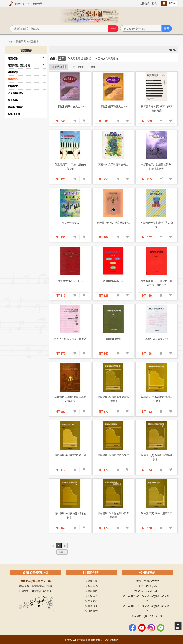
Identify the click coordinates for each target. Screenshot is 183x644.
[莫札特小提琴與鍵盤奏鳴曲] (113, 145)
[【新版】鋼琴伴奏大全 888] (70, 86)
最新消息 (92, 581)
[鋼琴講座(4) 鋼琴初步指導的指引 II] (156, 435)
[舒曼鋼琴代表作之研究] (70, 261)
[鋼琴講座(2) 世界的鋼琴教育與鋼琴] (113, 493)
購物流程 (92, 591)
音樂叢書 (21, 41)
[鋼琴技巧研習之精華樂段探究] (113, 203)
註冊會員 (145, 3)
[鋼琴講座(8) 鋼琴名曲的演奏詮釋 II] (113, 377)
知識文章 (92, 601)
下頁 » (62, 552)
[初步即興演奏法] (70, 203)
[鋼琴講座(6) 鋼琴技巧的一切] (70, 435)
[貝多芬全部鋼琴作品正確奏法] (70, 319)
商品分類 (19, 3)
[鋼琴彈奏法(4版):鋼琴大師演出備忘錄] (156, 86)
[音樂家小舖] (91, 15)
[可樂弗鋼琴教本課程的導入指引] (156, 203)
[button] (75, 121)
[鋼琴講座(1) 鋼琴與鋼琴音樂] (156, 493)
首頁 (10, 41)
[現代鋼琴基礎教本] (113, 261)
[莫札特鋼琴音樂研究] (156, 319)
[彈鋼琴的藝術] (113, 319)
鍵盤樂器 (33, 41)
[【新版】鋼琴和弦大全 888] (113, 86)
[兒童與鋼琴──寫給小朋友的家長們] (70, 145)
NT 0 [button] (172, 3)
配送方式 (92, 596)
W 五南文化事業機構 (106, 58)
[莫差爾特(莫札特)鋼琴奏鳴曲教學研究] (70, 377)
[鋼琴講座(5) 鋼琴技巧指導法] (113, 435)
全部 (61, 58)
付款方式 (92, 611)
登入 (154, 3)
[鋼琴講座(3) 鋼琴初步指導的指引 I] (70, 493)
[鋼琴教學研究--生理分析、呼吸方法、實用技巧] (156, 261)
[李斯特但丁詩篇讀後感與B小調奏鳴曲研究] (156, 145)
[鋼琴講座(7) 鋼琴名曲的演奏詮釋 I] (156, 377)
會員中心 (92, 586)
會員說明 (92, 606)
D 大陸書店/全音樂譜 (79, 58)
